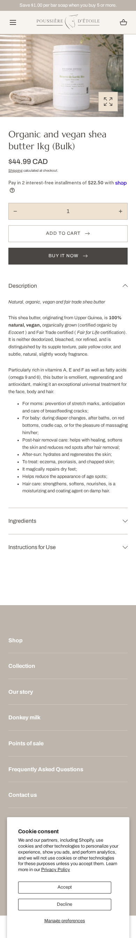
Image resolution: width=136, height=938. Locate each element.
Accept (65, 887)
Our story (20, 692)
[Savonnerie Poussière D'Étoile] (68, 22)
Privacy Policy (55, 869)
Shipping (15, 170)
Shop (15, 640)
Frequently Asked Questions (45, 769)
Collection (21, 666)
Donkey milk (24, 717)
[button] (12, 22)
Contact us (22, 795)
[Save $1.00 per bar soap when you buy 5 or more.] (68, 5)
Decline (64, 904)
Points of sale (26, 743)
